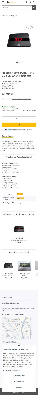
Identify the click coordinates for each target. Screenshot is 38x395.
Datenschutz (17, 370)
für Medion (20, 198)
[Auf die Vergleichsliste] (27, 27)
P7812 (11, 86)
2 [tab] (19, 62)
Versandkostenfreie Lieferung (22, 99)
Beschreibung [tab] (7, 136)
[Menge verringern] (4, 119)
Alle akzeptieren (19, 375)
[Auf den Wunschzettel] (32, 27)
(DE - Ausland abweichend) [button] (10, 109)
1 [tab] (17, 62)
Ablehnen (19, 387)
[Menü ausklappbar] (3, 1)
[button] (26, 2)
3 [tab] (21, 62)
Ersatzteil (19, 194)
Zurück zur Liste (8, 16)
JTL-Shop (22, 392)
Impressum (7, 370)
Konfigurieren (19, 381)
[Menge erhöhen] (34, 119)
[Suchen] (34, 7)
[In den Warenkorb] (3, 22)
